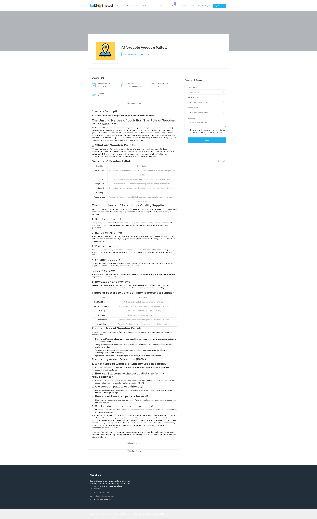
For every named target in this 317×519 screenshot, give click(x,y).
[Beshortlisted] (101, 6)
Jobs (172, 6)
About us (130, 6)
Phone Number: (194, 108)
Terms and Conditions (202, 132)
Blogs (162, 6)
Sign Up (220, 6)
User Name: (192, 87)
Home (118, 6)
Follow (146, 54)
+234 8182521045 (102, 493)
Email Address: (194, 97)
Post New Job (190, 6)
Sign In (208, 6)
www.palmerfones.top (162, 128)
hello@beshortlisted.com (104, 496)
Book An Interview (147, 6)
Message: (192, 118)
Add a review (130, 54)
